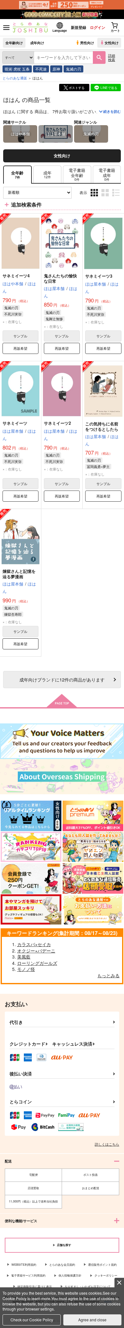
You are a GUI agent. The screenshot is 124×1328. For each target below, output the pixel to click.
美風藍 (24, 956)
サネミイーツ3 (98, 276)
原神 (56, 68)
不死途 (41, 68)
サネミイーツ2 (57, 423)
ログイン (97, 27)
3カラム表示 (95, 197)
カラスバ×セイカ (34, 944)
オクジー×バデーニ (36, 950)
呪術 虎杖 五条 (17, 68)
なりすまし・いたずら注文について (88, 1286)
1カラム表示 (117, 197)
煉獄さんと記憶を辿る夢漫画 (19, 573)
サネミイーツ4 (16, 276)
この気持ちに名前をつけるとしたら (101, 426)
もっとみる (108, 975)
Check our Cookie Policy (31, 1319)
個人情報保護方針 (70, 1275)
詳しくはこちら (107, 1144)
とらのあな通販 (15, 77)
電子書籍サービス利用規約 (28, 1275)
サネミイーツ (15, 423)
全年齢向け (14, 42)
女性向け (112, 42)
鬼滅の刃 (73, 68)
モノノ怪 (26, 969)
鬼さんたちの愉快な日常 (60, 278)
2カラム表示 (106, 197)
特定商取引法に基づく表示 (34, 1286)
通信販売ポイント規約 (102, 1265)
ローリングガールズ (37, 963)
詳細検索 (111, 57)
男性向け (87, 42)
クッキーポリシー (105, 1275)
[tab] (47, 175)
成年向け (37, 42)
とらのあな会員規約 (62, 1265)
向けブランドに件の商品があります (62, 679)
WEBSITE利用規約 (23, 1265)
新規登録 (78, 27)
